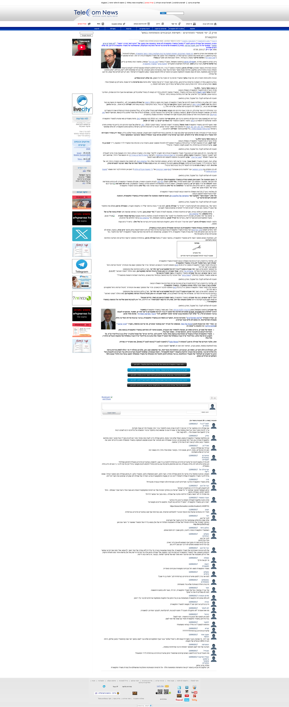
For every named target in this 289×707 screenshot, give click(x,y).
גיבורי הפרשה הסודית (147, 314)
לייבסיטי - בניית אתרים (143, 705)
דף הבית (214, 41)
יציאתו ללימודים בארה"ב (139, 155)
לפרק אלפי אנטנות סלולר (200, 129)
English (104, 3)
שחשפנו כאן (142, 161)
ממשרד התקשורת (150, 64)
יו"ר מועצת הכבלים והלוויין (143, 169)
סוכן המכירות (210, 58)
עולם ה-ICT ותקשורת (204, 41)
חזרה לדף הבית (208, 24)
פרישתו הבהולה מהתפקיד (165, 155)
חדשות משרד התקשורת (189, 41)
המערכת (101, 681)
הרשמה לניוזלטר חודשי (117, 3)
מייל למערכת (123, 681)
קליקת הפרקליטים (194, 318)
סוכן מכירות (153, 62)
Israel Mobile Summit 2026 (82, 150)
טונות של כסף (186, 324)
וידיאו (158, 24)
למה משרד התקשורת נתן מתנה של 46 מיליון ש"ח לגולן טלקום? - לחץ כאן (158, 364)
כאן (103, 112)
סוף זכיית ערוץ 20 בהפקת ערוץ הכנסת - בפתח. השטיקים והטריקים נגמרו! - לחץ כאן (159, 370)
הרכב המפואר (197, 169)
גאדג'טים (163, 699)
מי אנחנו (189, 24)
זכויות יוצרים (160, 681)
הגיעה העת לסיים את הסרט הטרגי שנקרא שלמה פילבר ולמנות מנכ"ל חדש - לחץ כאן (159, 380)
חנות (93, 681)
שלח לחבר (160, 686)
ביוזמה (147, 102)
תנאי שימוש (135, 681)
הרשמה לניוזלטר (182, 681)
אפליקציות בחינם (144, 682)
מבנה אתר (170, 681)
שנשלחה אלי (188, 271)
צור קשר (174, 24)
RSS (98, 24)
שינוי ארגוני (122, 324)
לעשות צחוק (186, 275)
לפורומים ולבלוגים (179, 3)
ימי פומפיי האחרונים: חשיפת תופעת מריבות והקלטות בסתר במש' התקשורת (164, 54)
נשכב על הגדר (196, 157)
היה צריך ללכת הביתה (181, 310)
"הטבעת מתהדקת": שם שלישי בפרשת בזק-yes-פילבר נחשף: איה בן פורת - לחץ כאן (159, 375)
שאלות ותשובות (138, 698)
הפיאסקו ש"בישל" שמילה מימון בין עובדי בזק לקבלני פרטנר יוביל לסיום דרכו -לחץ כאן (158, 385)
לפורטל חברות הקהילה (163, 3)
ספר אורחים (126, 698)
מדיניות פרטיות (147, 681)
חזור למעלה (194, 681)
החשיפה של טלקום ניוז (179, 196)
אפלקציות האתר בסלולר (135, 3)
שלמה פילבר (210, 326)
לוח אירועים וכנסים (140, 24)
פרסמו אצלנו (111, 681)
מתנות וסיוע (162, 64)
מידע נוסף (116, 698)
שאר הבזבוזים (161, 169)
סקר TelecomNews (104, 698)
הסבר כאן (197, 104)
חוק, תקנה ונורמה (192, 45)
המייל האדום (149, 3)
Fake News (173, 342)
